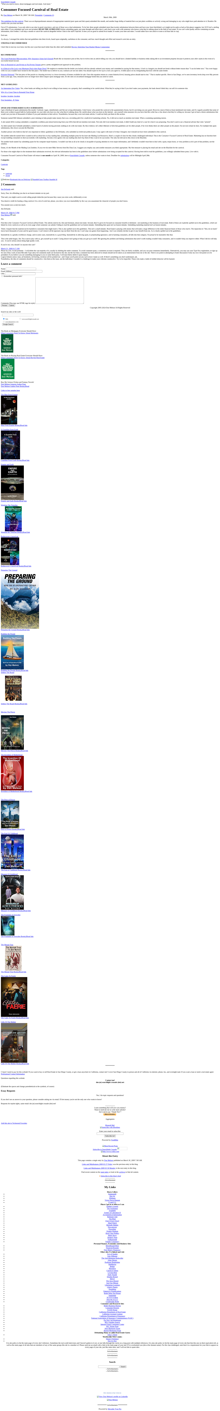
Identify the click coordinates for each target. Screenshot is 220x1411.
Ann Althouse (112, 1256)
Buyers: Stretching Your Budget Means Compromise (91, 47)
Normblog (112, 1289)
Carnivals (4, 164)
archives (122, 1172)
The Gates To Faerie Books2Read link (15, 1018)
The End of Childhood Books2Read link (15, 870)
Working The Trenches (9, 505)
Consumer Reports (112, 1308)
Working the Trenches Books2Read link (15, 532)
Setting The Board (7, 672)
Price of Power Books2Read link (13, 829)
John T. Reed (112, 1335)
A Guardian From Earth (9, 429)
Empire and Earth (7, 464)
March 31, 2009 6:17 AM (10, 249)
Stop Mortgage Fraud (112, 1329)
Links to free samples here (10, 390)
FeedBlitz (114, 1140)
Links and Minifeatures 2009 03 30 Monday (100, 1168)
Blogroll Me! (110, 1125)
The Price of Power (8, 800)
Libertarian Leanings (112, 1285)
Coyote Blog (112, 1273)
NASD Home (112, 1310)
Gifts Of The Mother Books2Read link (15, 1064)
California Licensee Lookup (112, 1314)
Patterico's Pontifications (112, 1291)
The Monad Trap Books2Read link (13, 972)
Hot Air (112, 1196)
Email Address (6, 271)
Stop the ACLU (112, 1300)
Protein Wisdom (112, 1231)
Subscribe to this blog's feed (111, 1176)
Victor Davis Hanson (112, 1200)
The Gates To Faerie (8, 976)
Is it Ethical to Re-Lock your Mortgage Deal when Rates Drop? (24, 69)
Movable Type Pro (114, 1409)
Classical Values (112, 1271)
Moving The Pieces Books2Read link (14, 751)
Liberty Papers (112, 1287)
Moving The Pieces (8, 712)
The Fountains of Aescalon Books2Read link (17, 936)
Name (3, 269)
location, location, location (10, 96)
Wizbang (112, 1198)
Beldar (112, 1266)
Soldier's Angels (112, 1206)
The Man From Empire (9, 395)
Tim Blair (112, 1219)
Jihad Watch (112, 1223)
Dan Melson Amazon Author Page (13, 384)
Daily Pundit (112, 1275)
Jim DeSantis (5, 189)
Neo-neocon (112, 1227)
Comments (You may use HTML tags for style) (18, 303)
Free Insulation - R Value (10, 100)
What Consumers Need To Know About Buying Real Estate (23, 358)
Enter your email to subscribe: (110, 1131)
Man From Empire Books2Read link (14, 425)
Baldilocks (112, 1264)
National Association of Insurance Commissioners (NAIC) (112, 1318)
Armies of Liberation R (112, 1213)
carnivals (9, 173)
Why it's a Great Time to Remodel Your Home (17, 92)
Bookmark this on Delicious (20, 179)
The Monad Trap (7, 945)
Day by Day (112, 1341)
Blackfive (112, 1268)
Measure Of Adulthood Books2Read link (16, 911)
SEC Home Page (112, 1326)
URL (3, 274)
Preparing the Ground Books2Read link (15, 630)
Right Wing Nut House (112, 1293)
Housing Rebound (7, 75)
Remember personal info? (12, 276)
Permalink (38, 15)
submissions (124, 155)
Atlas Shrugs (112, 1260)
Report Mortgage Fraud (112, 1331)
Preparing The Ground (9, 570)
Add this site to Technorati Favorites (14, 1123)
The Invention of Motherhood (11, 755)
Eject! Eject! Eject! (112, 1221)
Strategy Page (112, 1237)
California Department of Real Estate (112, 1312)
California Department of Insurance (112, 1316)
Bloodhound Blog (112, 1246)
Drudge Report (112, 1277)
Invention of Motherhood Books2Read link (16, 791)
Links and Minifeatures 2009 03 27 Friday (97, 1164)
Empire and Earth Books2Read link (14, 501)
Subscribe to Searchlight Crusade (105, 1149)
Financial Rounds (112, 1248)
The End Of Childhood (9, 833)
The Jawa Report (112, 1281)
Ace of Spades (112, 1254)
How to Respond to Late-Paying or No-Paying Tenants (21, 65)
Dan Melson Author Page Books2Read (15, 386)
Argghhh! (112, 1211)
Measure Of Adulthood (9, 874)
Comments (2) (49, 15)
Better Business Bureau (112, 1306)
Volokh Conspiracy (112, 1242)
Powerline (112, 1229)
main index (105, 1172)
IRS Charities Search (112, 1322)
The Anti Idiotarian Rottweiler (112, 1258)
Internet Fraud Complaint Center (112, 1324)
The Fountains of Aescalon (10, 915)
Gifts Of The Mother (8, 1022)
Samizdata (112, 1295)
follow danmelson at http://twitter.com (112, 1393)
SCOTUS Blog (112, 1297)
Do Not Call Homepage (112, 1320)
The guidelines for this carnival (12, 21)
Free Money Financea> (112, 1250)
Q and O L (112, 1202)
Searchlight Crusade (8, 2)
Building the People (8, 634)
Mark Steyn (112, 1235)
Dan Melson (8, 15)
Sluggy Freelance (112, 1339)
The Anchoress (112, 1208)
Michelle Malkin (112, 1225)
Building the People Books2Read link (14, 670)
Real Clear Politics (112, 1233)
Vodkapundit (112, 1240)
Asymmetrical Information (112, 1215)
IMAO (112, 1279)
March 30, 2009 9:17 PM (10, 213)
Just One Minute (112, 1283)
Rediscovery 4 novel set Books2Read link (16, 566)
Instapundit (112, 1194)
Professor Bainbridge (112, 1262)
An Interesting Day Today (10, 88)
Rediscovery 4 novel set (9, 536)
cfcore (8, 176)
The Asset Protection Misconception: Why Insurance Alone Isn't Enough (27, 59)
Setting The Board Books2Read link (14, 704)
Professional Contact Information (13, 1074)
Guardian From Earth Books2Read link (15, 460)
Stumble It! (53, 179)
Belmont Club (112, 1217)
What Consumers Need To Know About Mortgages (19, 333)
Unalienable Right (112, 1302)
